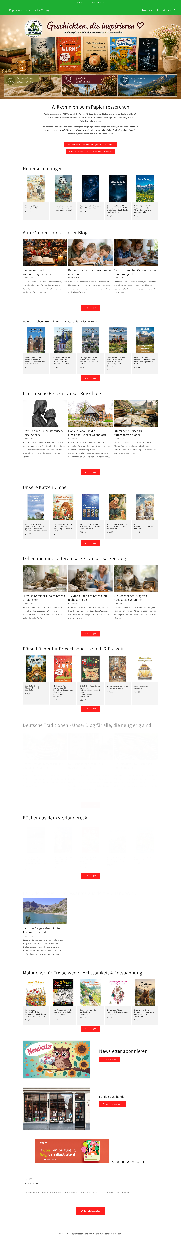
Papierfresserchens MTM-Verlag (38, 1192)
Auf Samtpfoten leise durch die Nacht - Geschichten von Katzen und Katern (90, 527)
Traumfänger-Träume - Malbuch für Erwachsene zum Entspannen (117, 1012)
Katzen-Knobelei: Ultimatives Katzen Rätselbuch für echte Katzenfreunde (117, 527)
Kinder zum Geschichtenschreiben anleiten (90, 272)
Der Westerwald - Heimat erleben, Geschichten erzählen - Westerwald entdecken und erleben (61, 361)
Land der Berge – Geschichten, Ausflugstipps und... (42, 930)
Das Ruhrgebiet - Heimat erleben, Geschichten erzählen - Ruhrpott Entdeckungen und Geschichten (116, 362)
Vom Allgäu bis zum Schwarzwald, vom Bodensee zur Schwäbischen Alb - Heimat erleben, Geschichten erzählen (35, 859)
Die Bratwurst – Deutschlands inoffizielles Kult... (133, 763)
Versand (100, 1192)
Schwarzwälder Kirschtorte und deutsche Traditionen (43, 763)
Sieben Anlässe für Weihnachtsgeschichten (38, 272)
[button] (5, 10)
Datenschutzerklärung (71, 1192)
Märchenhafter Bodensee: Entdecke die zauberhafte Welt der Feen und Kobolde (116, 857)
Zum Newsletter (110, 1059)
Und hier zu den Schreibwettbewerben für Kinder (90, 151)
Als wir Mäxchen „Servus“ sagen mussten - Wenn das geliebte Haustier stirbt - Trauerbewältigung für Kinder (36, 528)
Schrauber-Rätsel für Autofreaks (141, 687)
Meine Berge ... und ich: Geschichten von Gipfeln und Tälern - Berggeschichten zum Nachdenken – (144, 209)
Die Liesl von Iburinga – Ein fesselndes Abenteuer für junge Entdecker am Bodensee (62, 858)
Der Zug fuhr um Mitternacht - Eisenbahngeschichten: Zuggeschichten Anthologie (63, 208)
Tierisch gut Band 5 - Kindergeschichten (32, 207)
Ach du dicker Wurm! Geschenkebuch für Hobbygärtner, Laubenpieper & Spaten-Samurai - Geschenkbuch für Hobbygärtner (63, 691)
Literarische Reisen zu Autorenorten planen (128, 433)
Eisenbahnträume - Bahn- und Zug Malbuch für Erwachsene (89, 1012)
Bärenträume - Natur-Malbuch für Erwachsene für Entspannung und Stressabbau (144, 1013)
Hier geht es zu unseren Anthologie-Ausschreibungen (90, 144)
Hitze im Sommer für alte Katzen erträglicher (44, 598)
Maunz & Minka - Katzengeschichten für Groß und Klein (144, 527)
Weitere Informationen (113, 1104)
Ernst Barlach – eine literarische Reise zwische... (43, 433)
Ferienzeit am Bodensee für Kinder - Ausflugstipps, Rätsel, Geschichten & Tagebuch (89, 858)
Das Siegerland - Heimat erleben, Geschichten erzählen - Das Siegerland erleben (89, 361)
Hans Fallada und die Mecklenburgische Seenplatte (87, 433)
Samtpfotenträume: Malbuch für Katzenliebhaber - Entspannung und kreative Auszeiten (63, 528)
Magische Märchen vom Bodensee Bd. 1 (142, 856)
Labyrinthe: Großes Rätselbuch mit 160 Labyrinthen (32, 688)
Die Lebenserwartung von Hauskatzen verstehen (130, 598)
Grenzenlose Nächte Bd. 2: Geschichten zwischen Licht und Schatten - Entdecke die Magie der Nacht (117, 209)
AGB (94, 1192)
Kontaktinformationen (112, 1192)
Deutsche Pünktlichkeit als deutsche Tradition (85, 763)
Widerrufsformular (90, 1210)
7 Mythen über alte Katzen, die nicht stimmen (87, 598)
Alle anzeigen (90, 308)
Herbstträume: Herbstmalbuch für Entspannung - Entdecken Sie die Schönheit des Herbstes (36, 1013)
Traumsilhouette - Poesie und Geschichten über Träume (90, 207)
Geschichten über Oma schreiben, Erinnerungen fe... (136, 272)
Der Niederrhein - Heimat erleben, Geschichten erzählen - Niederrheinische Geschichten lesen (35, 361)
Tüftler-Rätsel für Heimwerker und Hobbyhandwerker (117, 687)
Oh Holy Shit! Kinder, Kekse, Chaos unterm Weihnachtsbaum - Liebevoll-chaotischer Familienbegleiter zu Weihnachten (90, 691)
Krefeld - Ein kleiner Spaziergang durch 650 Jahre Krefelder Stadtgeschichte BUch (144, 361)
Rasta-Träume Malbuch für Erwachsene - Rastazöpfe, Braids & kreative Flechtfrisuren (62, 1013)
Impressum (125, 1192)
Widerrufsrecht (85, 1192)
